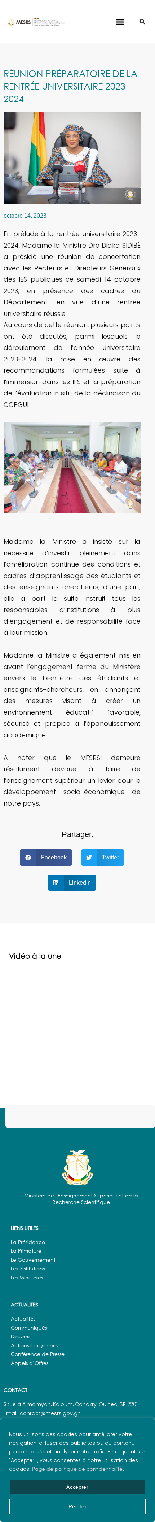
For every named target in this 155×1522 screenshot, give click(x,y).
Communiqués (29, 1327)
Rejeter (77, 1506)
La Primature (26, 1251)
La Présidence (28, 1242)
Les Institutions (28, 1268)
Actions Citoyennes (34, 1345)
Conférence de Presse (38, 1354)
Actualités (23, 1318)
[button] (120, 22)
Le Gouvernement (33, 1260)
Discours (20, 1336)
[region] (77, 1470)
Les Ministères (27, 1277)
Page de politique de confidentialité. (78, 1469)
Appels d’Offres (29, 1363)
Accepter (77, 1487)
